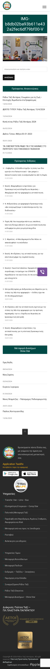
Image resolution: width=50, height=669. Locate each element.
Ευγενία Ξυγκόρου (11, 387)
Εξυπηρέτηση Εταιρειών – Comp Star (21, 506)
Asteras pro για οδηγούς (15, 541)
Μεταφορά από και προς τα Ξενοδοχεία (22, 528)
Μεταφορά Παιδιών (13, 565)
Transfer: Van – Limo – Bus (17, 500)
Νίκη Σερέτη (8, 375)
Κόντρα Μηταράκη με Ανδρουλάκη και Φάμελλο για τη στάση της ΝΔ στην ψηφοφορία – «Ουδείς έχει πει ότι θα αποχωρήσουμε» (26, 292)
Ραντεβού (9, 535)
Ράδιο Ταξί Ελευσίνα (14, 591)
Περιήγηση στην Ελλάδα (15, 578)
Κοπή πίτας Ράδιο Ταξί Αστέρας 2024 (19, 122)
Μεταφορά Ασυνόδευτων (16, 559)
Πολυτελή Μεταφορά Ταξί (16, 512)
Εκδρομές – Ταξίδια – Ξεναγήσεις (20, 572)
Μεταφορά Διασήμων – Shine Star (20, 597)
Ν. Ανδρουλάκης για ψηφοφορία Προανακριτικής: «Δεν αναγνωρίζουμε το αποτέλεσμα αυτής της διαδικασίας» (24, 207)
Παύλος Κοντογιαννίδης (13, 411)
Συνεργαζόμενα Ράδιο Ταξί (17, 584)
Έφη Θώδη (7, 362)
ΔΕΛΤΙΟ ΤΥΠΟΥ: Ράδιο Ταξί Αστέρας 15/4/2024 (24, 109)
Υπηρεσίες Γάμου (12, 553)
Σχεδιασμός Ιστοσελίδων (18, 665)
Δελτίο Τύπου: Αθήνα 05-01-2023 (17, 134)
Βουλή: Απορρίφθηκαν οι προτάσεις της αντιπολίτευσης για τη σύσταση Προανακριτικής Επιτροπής (24, 331)
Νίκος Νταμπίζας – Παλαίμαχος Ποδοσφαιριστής (25, 399)
